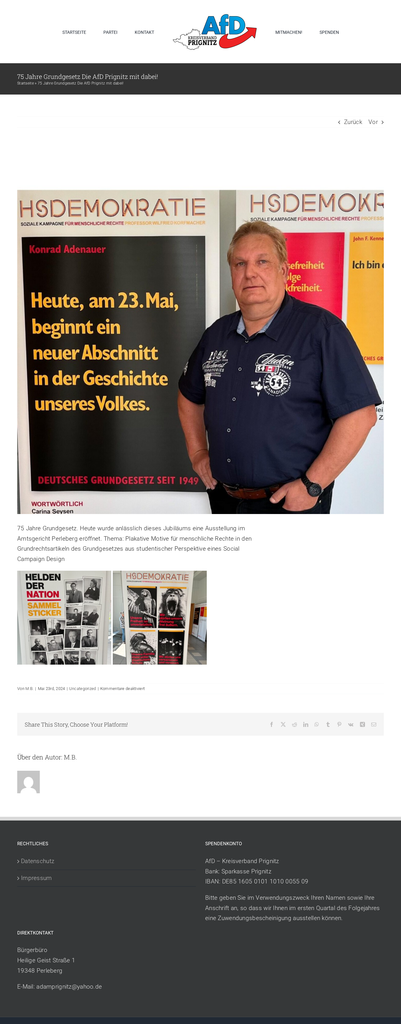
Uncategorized (82, 688)
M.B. (29, 688)
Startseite (25, 83)
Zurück (353, 122)
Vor (373, 122)
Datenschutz (37, 861)
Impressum (36, 878)
